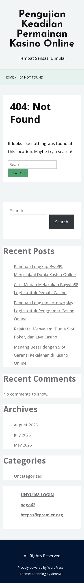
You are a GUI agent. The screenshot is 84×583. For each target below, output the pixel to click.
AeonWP (57, 574)
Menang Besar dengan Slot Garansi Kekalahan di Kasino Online (41, 355)
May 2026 (23, 445)
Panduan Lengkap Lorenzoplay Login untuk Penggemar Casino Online (44, 310)
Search (16, 210)
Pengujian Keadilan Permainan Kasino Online (42, 29)
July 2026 (22, 435)
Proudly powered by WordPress (40, 567)
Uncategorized (28, 476)
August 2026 (26, 425)
